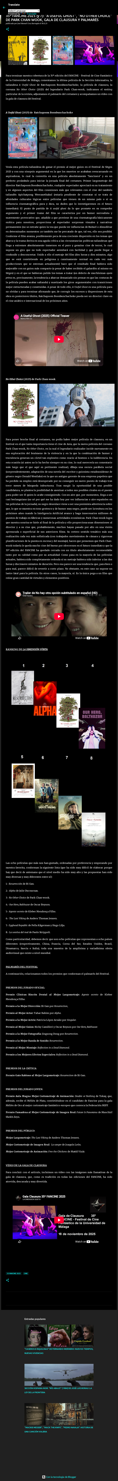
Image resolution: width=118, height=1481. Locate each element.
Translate (31, 13)
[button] (7, 29)
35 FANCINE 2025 (14, 1273)
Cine (26, 1273)
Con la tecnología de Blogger (60, 1477)
